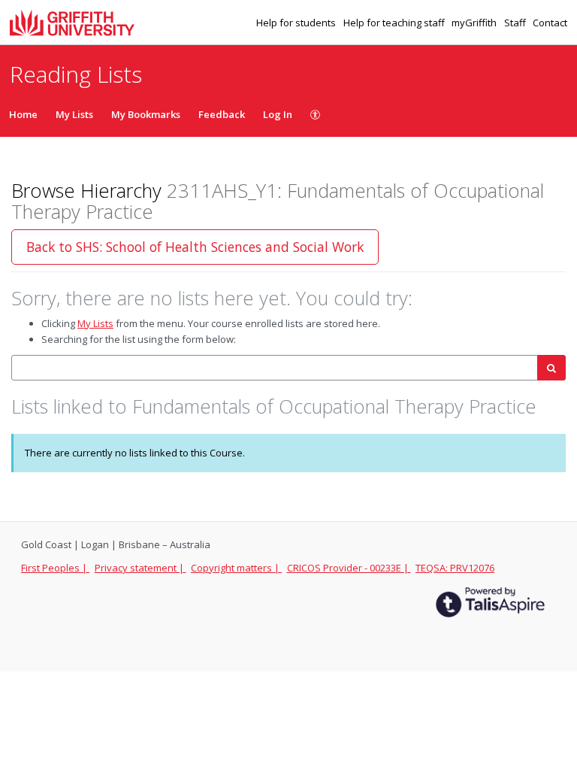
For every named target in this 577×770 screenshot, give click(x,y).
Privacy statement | (140, 567)
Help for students (297, 22)
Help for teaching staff (395, 22)
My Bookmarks (145, 114)
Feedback (221, 114)
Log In (277, 114)
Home (23, 114)
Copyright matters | (236, 567)
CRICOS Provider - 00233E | (349, 567)
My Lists (74, 114)
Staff (516, 22)
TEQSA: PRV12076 (454, 567)
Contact (550, 22)
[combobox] (274, 368)
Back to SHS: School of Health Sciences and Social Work (195, 247)
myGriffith (475, 22)
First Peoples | (55, 567)
